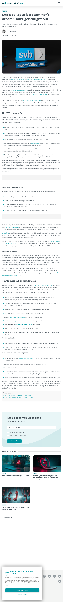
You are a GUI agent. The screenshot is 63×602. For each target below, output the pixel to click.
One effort (5, 233)
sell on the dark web (12, 227)
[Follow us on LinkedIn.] (59, 576)
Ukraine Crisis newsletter (17, 432)
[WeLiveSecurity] (12, 3)
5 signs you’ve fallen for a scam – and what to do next (19, 397)
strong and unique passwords (15, 321)
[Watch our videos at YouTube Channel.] (49, 576)
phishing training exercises (25, 358)
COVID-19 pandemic (17, 79)
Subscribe (14, 441)
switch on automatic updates (23, 324)
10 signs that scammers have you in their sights (17, 395)
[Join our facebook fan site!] (44, 576)
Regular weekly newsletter (18, 435)
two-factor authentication (17, 317)
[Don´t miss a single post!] (59, 581)
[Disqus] (31, 543)
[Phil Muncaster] (4, 31)
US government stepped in (19, 90)
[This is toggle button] (59, 3)
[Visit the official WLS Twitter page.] (54, 576)
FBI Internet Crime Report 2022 (43, 285)
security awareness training (23, 368)
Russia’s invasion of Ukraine (36, 79)
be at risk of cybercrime (39, 94)
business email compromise (32, 100)
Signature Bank (35, 143)
